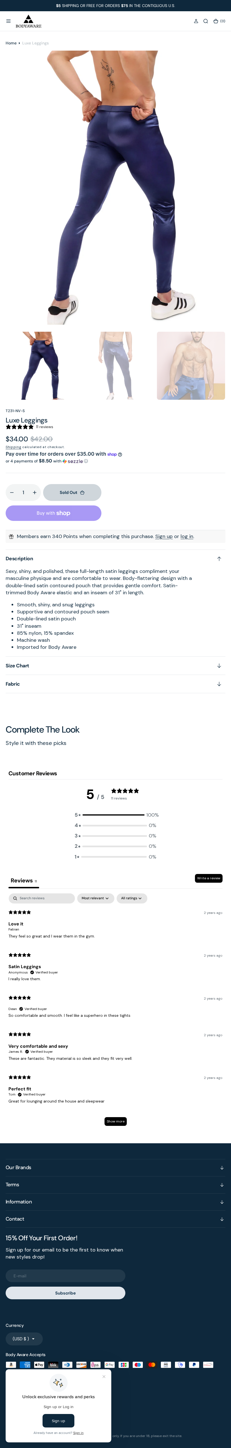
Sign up (164, 536)
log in (187, 536)
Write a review (208, 878)
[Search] (205, 21)
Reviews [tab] (24, 880)
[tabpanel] (115, 1012)
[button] (8, 21)
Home (11, 43)
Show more (116, 1121)
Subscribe (65, 1293)
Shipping (13, 447)
